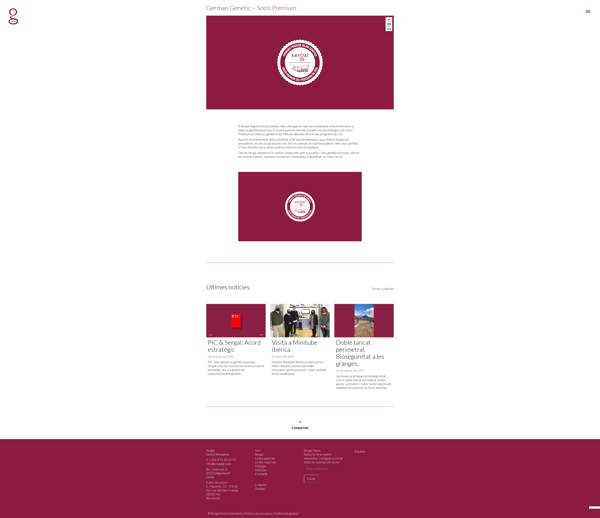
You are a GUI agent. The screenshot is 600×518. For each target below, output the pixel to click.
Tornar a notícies (383, 288)
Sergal (259, 454)
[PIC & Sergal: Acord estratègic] (236, 320)
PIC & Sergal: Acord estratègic (234, 346)
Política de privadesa (258, 513)
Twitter (260, 488)
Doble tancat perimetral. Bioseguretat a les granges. (360, 353)
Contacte (261, 474)
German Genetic (307, 130)
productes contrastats (291, 156)
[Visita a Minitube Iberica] (300, 320)
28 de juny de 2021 (221, 356)
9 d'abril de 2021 (283, 356)
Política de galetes (286, 513)
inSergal (260, 466)
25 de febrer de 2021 (350, 370)
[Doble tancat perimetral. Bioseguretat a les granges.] (364, 320)
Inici (258, 450)
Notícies (260, 470)
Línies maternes (265, 462)
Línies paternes (265, 458)
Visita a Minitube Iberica (295, 346)
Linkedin (260, 485)
